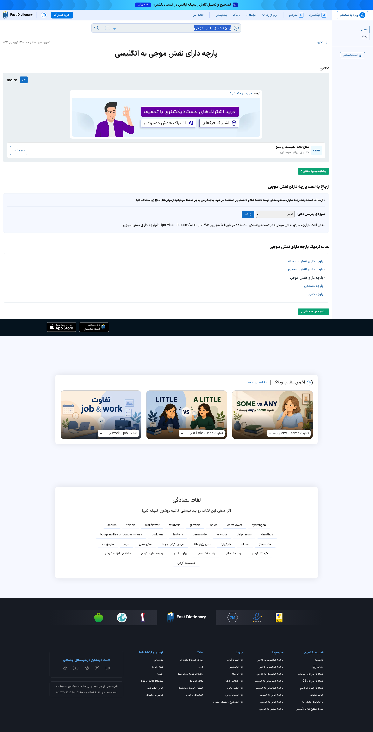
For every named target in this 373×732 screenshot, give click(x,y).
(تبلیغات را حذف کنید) (241, 93)
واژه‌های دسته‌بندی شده (190, 674)
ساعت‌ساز (265, 544)
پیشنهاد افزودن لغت (151, 681)
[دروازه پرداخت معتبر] (279, 617)
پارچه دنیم (316, 294)
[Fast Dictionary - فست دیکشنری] (18, 15)
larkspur (221, 534)
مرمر (126, 544)
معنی (364, 30)
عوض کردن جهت (172, 544)
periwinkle (200, 534)
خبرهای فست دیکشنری (190, 688)
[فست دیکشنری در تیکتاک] (65, 668)
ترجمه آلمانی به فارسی (271, 667)
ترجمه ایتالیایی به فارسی (269, 688)
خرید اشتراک (316, 695)
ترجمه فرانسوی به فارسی (269, 674)
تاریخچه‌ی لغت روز (312, 702)
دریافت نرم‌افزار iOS (312, 681)
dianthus (267, 534)
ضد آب (245, 544)
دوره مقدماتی (233, 553)
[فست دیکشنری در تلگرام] (87, 668)
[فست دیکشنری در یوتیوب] (75, 668)
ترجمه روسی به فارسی (271, 709)
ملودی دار (108, 544)
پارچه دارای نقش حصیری (305, 269)
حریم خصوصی (155, 688)
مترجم (318, 667)
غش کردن (145, 544)
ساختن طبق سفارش (118, 553)
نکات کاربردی (196, 681)
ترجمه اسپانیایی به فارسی (269, 681)
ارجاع (365, 37)
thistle (130, 525)
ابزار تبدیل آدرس (234, 695)
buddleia (157, 534)
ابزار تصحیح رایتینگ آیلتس (228, 702)
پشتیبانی (158, 660)
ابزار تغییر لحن (235, 688)
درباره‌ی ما (157, 667)
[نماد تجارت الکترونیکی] (257, 617)
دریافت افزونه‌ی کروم (311, 688)
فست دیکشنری (75, 686)
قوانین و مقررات (154, 695)
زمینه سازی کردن (152, 553)
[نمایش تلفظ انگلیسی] (24, 79)
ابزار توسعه (237, 674)
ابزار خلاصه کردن (234, 681)
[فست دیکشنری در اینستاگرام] (108, 668)
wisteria (174, 525)
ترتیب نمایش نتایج (350, 55)
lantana (178, 534)
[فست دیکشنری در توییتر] (97, 668)
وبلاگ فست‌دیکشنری (191, 660)
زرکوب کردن (180, 553)
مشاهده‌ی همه (257, 382)
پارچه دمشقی (313, 286)
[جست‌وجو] (97, 28)
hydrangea (259, 525)
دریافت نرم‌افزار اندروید (310, 674)
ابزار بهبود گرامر (235, 660)
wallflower (152, 525)
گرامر (200, 667)
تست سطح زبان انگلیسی (309, 709)
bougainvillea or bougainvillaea (121, 534)
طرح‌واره (226, 544)
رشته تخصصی (206, 553)
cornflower (234, 525)
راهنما (160, 674)
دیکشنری (318, 660)
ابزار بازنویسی (236, 667)
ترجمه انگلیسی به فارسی (270, 660)
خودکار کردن (260, 553)
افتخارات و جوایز (194, 695)
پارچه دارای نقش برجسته (305, 261)
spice (214, 525)
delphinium (244, 534)
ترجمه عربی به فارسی (271, 702)
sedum (112, 525)
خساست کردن (186, 563)
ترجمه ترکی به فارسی (271, 695)
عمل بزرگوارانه (202, 544)
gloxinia (195, 525)
